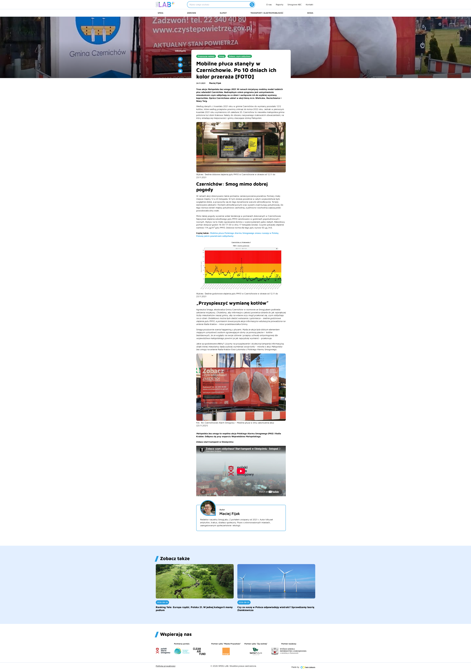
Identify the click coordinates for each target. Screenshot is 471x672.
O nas (269, 4)
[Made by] (308, 667)
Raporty (279, 4)
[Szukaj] (252, 4)
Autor (222, 509)
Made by (295, 667)
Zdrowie (191, 13)
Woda (310, 13)
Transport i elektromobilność (266, 13)
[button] (180, 59)
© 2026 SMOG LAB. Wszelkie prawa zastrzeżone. (233, 666)
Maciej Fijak (215, 83)
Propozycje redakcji (206, 56)
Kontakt (309, 4)
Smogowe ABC (295, 4)
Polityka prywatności (165, 666)
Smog (160, 13)
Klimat (223, 13)
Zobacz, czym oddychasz (239, 56)
